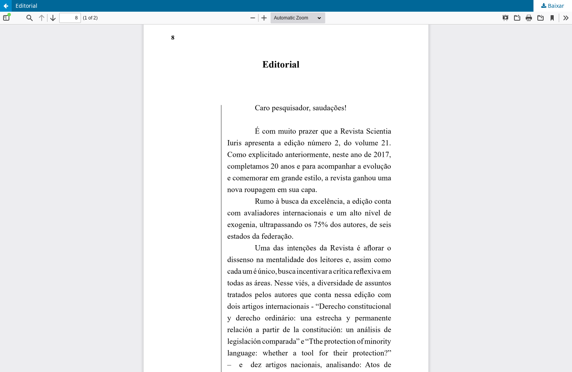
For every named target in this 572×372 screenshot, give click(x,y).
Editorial (26, 5)
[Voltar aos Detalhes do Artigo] (6, 6)
